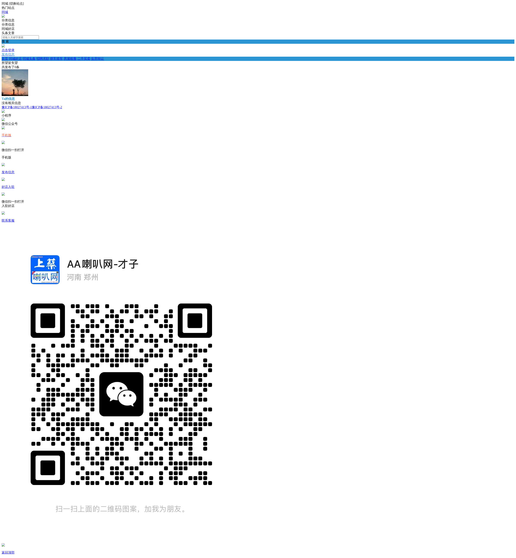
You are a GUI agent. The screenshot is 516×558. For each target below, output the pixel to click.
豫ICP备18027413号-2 (47, 107)
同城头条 (29, 58)
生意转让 (97, 58)
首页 (5, 58)
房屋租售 (70, 58)
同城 (5, 12)
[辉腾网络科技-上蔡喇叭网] (3, 16)
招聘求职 (42, 58)
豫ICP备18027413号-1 (17, 107)
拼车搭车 (56, 58)
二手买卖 (83, 58)
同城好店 (15, 58)
